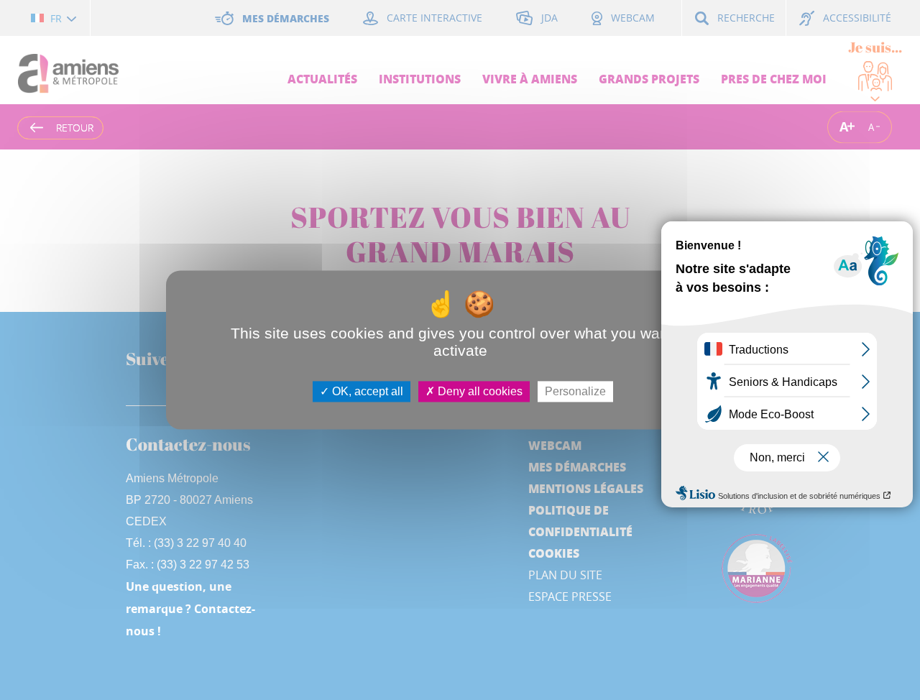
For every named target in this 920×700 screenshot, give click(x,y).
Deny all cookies (479, 391)
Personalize (575, 391)
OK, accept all (366, 391)
